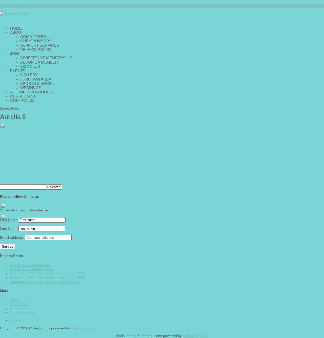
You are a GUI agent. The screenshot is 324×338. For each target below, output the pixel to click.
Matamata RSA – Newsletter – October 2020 (45, 282)
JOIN (14, 53)
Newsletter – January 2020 (31, 269)
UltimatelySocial (195, 336)
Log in (15, 300)
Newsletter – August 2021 (30, 265)
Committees (33, 36)
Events (17, 71)
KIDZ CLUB (30, 66)
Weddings (30, 88)
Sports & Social (37, 83)
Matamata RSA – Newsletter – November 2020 (47, 277)
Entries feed (19, 304)
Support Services (39, 45)
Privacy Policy (36, 49)
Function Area (35, 79)
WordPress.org (22, 312)
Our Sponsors (36, 41)
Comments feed (23, 308)
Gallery (29, 75)
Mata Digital (80, 328)
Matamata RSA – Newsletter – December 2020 (47, 273)
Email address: (12, 237)
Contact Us (22, 100)
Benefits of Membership (46, 58)
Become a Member (39, 62)
